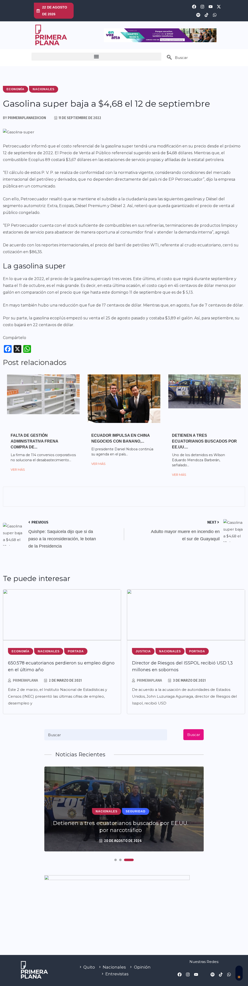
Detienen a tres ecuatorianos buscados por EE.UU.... (204, 441)
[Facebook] (194, 6)
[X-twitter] (219, 6)
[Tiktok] (206, 15)
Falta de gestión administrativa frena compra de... (34, 441)
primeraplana (25, 680)
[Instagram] (202, 6)
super (96, 278)
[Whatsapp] (214, 15)
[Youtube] (210, 6)
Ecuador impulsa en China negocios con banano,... (120, 438)
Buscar (193, 734)
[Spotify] (198, 15)
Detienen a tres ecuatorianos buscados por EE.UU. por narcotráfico (120, 826)
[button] (96, 57)
